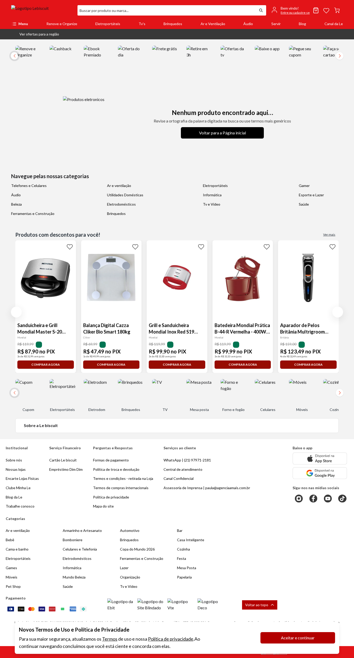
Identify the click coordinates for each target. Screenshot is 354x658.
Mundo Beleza (74, 577)
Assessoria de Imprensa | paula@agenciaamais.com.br (207, 488)
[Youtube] (328, 498)
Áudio (248, 23)
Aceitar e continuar (298, 637)
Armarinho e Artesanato (82, 530)
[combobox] (166, 10)
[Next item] (340, 56)
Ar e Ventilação (213, 23)
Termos (109, 639)
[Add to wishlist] (70, 246)
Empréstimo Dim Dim (66, 469)
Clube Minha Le (18, 488)
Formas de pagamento (111, 460)
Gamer (304, 185)
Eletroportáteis (107, 23)
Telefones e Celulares (29, 185)
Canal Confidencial (179, 478)
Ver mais (329, 234)
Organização (130, 577)
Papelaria (184, 577)
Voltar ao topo (256, 605)
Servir (276, 23)
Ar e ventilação (119, 185)
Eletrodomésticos (121, 204)
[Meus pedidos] (316, 10)
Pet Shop (13, 586)
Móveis (11, 577)
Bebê (10, 540)
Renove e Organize (61, 23)
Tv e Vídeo (211, 204)
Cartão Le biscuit (63, 460)
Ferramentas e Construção (32, 213)
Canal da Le (333, 23)
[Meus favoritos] (326, 10)
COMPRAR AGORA (45, 364)
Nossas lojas (16, 469)
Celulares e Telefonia (80, 549)
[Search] (261, 10)
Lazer (124, 568)
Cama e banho (17, 549)
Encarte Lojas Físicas (22, 478)
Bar (179, 530)
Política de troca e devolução (116, 469)
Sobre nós (14, 460)
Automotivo (129, 530)
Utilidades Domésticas (125, 195)
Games (11, 568)
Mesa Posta (186, 568)
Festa (181, 558)
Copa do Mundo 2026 (137, 549)
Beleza (16, 204)
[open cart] (336, 10)
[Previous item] (16, 312)
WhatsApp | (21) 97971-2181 (187, 460)
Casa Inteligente (190, 540)
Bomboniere (72, 540)
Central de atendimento (183, 469)
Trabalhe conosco (20, 506)
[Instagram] (299, 498)
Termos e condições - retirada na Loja (123, 478)
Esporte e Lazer (311, 195)
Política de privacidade (170, 639)
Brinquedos (173, 23)
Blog (302, 23)
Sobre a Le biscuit (41, 425)
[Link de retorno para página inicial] (42, 10)
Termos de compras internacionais (120, 488)
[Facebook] (313, 498)
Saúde (304, 204)
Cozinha (183, 549)
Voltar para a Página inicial (222, 132)
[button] (35, 34)
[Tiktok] (342, 498)
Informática (212, 195)
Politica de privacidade (111, 497)
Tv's (142, 23)
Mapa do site (103, 506)
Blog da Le (14, 497)
